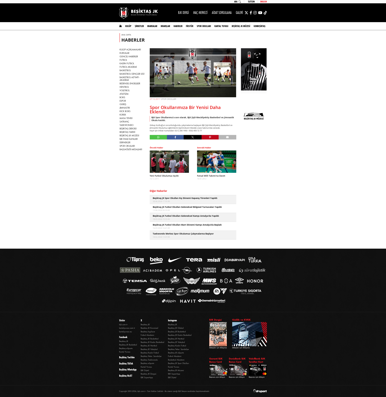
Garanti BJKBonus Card (216, 360)
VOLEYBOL (125, 90)
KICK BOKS (125, 111)
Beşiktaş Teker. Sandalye (151, 356)
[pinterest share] (210, 137)
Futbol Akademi (147, 335)
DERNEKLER (125, 142)
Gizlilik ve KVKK (241, 319)
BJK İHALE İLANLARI (129, 139)
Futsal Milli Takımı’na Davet (211, 176)
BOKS (122, 97)
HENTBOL (124, 87)
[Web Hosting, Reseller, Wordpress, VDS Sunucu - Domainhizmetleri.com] (210, 301)
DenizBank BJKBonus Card (237, 360)
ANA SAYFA (126, 35)
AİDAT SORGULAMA (222, 12)
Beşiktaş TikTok (126, 363)
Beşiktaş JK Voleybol (149, 349)
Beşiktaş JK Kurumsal (149, 328)
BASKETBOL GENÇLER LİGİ (132, 74)
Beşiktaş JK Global (176, 328)
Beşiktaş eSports (126, 348)
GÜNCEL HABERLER (129, 56)
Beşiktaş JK (123, 341)
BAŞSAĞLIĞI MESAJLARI (131, 149)
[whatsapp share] (158, 137)
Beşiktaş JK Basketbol (128, 344)
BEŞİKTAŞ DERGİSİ (128, 128)
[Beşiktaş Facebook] (251, 12)
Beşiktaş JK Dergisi (148, 374)
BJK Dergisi (215, 319)
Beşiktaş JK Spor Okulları (178, 363)
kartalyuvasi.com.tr (127, 328)
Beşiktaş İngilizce (148, 331)
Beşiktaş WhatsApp (127, 369)
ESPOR (123, 101)
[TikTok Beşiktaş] (265, 12)
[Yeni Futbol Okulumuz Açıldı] (169, 161)
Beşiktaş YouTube (127, 357)
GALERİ (239, 12)
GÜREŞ (123, 104)
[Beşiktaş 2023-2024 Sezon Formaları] (254, 136)
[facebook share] (175, 137)
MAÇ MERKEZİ (200, 12)
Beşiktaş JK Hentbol (149, 345)
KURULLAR (124, 53)
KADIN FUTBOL (127, 63)
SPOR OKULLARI (127, 146)
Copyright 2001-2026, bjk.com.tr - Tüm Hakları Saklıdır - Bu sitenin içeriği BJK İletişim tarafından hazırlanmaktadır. (164, 391)
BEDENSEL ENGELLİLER (130, 83)
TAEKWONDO (126, 125)
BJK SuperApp (147, 377)
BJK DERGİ (183, 12)
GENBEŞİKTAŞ (259, 26)
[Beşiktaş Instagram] (255, 12)
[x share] (192, 137)
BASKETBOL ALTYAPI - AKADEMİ (130, 78)
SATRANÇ (124, 121)
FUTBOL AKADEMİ (128, 67)
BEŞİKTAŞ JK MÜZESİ (129, 135)
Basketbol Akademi (176, 360)
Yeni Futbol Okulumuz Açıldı (164, 176)
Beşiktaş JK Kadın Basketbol (152, 342)
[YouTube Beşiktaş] (260, 12)
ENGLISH (263, 1)
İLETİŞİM (251, 1)
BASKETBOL (125, 70)
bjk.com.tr (123, 324)
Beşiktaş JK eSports (176, 352)
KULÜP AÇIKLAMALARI (130, 49)
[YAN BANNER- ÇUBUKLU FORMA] (254, 69)
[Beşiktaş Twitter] (246, 12)
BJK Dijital (145, 370)
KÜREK (123, 114)
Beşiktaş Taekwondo (149, 360)
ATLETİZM (124, 94)
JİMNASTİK (125, 107)
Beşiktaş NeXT (125, 375)
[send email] (227, 137)
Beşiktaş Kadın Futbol (150, 352)
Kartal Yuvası (124, 352)
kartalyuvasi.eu (125, 331)
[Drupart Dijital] (260, 391)
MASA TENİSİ (126, 118)
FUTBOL (123, 60)
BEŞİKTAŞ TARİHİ (127, 132)
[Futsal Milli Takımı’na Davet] (216, 161)
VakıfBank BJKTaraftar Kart (257, 360)
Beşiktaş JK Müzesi (176, 370)
